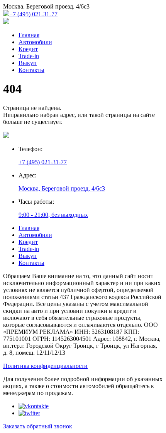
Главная (29, 35)
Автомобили (35, 42)
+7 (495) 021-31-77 (33, 14)
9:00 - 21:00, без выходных (53, 214)
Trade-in (29, 56)
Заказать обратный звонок (37, 426)
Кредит (28, 49)
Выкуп (28, 63)
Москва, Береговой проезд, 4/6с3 (62, 188)
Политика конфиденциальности (45, 366)
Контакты (31, 70)
